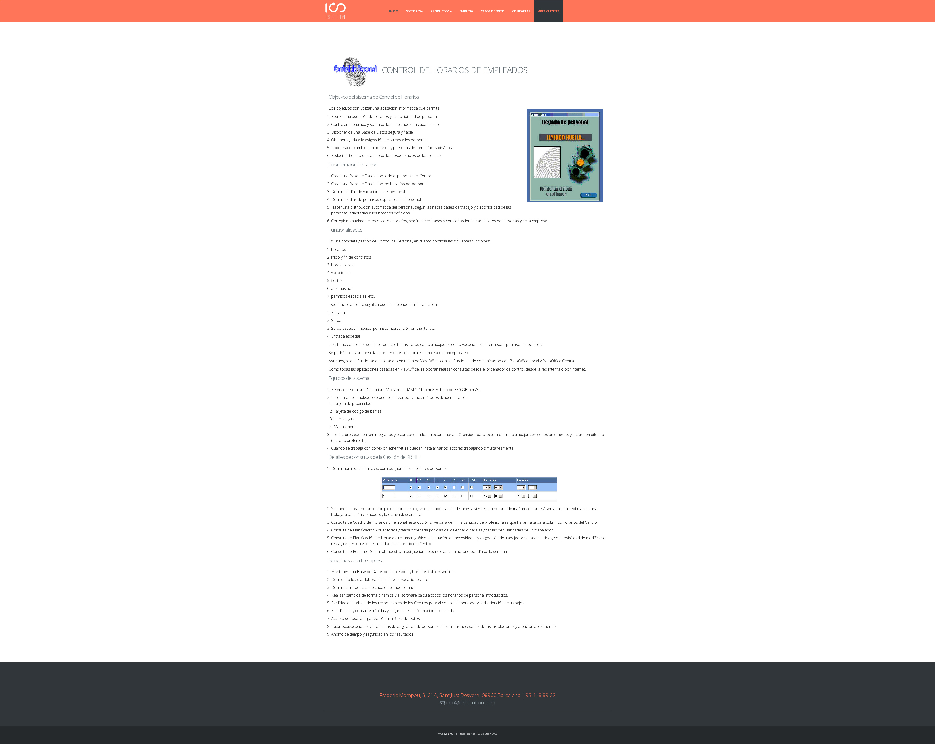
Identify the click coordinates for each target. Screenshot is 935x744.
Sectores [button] (413, 11)
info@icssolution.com (470, 702)
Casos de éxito (492, 11)
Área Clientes (548, 11)
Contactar (521, 11)
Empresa (466, 11)
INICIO (393, 11)
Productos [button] (440, 11)
